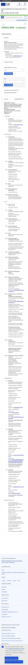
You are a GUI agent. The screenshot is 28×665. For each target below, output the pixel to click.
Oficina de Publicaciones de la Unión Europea (12, 560)
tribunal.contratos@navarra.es (16, 456)
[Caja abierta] (3, 25)
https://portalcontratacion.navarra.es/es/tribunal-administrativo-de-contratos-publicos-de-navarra (16, 461)
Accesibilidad (4, 591)
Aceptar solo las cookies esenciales (14, 661)
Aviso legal (4, 587)
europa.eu (13, 627)
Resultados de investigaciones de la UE (10, 611)
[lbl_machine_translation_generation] (18, 90)
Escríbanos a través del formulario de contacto (11, 638)
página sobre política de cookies (16, 648)
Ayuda (3, 570)
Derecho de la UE (5, 607)
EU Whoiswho (4, 614)
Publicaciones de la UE (6, 616)
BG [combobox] (5, 81)
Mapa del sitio (4, 600)
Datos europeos (5, 609)
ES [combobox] (5, 70)
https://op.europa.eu (16, 493)
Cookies (3, 589)
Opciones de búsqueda (22, 20)
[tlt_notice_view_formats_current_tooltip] (22, 99)
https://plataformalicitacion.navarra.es (16, 291)
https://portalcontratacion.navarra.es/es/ (16, 417)
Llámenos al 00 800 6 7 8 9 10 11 (8, 633)
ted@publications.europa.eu (16, 487)
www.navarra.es (15, 412)
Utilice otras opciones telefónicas (8, 635)
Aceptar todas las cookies (11, 658)
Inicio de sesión (19, 5)
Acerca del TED (5, 598)
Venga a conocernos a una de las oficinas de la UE (12, 640)
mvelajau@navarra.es (18, 55)
